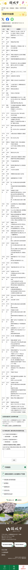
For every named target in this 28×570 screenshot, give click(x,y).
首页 (7, 8)
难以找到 (15, 441)
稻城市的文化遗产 (8, 493)
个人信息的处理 (5, 552)
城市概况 (6, 483)
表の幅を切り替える (6, 26)
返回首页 (19, 500)
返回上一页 (11, 500)
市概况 (16, 8)
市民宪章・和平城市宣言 (9, 479)
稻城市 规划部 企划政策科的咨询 (12, 425)
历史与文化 (6, 490)
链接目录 (3, 554)
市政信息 (12, 8)
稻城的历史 (6, 486)
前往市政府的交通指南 (7, 544)
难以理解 (15, 436)
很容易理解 (7, 436)
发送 (14, 460)
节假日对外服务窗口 (19, 544)
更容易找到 (7, 441)
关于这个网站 (4, 549)
